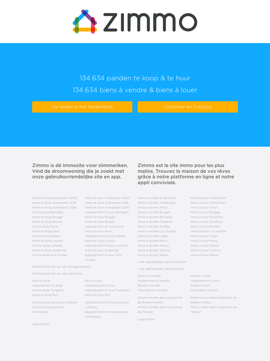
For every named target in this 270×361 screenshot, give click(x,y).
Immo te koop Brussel (47, 222)
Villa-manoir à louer (204, 290)
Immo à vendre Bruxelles (155, 217)
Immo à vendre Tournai (154, 250)
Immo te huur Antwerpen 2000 (107, 198)
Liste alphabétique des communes (162, 262)
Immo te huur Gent (98, 231)
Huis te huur (93, 281)
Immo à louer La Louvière (208, 231)
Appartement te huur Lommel (106, 245)
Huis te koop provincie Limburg (54, 302)
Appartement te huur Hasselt (105, 236)
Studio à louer (200, 285)
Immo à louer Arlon (204, 207)
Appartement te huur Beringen (107, 212)
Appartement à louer (205, 281)
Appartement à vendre (154, 281)
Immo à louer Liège (204, 236)
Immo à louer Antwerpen (208, 203)
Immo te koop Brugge (47, 217)
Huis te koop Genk (45, 226)
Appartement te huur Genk (104, 226)
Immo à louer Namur (204, 245)
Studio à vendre (149, 285)
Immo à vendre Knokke (154, 226)
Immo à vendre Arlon (152, 207)
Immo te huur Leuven (100, 241)
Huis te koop (41, 281)
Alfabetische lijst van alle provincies (57, 273)
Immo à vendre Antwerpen (157, 203)
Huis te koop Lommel (47, 245)
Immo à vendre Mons (152, 241)
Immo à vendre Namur (153, 245)
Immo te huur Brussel (100, 222)
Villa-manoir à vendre (153, 290)
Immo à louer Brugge (205, 212)
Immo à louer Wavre (204, 255)
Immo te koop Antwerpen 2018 (54, 203)
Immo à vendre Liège (153, 236)
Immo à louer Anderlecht (208, 198)
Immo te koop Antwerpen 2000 (55, 198)
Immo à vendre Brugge (154, 212)
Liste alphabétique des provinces (161, 269)
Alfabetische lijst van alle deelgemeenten (61, 267)
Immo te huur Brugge (100, 217)
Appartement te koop (47, 285)
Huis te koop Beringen (48, 212)
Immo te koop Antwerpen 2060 (54, 207)
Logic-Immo (40, 324)
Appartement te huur (100, 285)
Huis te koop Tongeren (48, 290)
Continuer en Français (188, 106)
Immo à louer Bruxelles (206, 217)
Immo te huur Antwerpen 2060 (107, 207)
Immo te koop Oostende (49, 250)
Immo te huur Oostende (102, 250)
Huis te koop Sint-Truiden (50, 255)
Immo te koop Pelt (45, 295)
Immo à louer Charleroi (206, 222)
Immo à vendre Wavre (153, 255)
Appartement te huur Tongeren (107, 290)
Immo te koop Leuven (47, 241)
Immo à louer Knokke (205, 226)
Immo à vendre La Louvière (157, 231)
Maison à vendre (149, 276)
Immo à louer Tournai (205, 250)
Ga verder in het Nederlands (82, 106)
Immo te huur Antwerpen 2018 (106, 203)
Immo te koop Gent (46, 231)
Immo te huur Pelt (97, 295)
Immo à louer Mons (203, 241)
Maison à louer (200, 276)
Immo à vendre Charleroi (155, 222)
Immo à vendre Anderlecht (157, 198)
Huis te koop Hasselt (46, 236)
